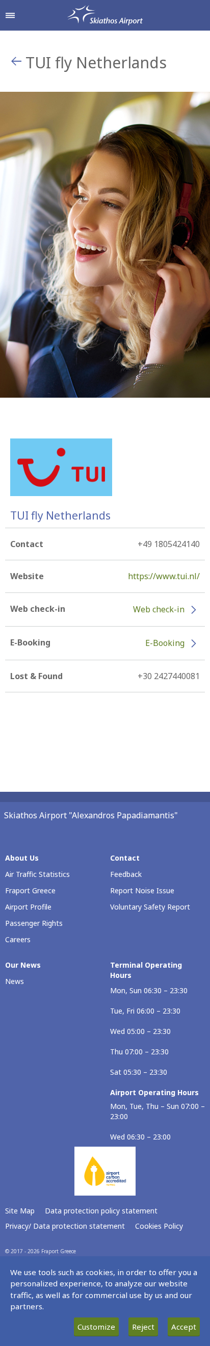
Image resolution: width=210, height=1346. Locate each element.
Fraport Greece (30, 890)
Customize (96, 1327)
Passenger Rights (34, 923)
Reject (143, 1327)
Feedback (126, 874)
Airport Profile (28, 907)
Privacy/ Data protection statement (65, 1226)
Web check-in (159, 609)
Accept (183, 1327)
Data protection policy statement (101, 1210)
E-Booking (165, 643)
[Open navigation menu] (10, 15)
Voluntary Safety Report (150, 907)
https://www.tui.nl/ (164, 576)
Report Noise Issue (142, 890)
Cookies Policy (159, 1226)
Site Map (20, 1210)
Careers (18, 939)
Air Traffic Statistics (37, 874)
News (14, 981)
